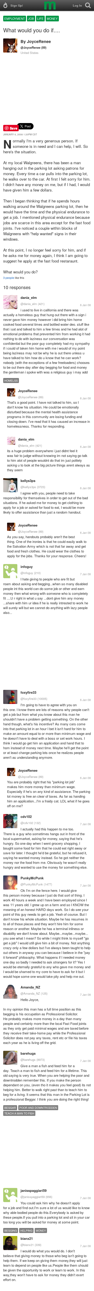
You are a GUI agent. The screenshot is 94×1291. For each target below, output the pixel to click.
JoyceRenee (39, 41)
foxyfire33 (28, 692)
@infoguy (27, 573)
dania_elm (29, 297)
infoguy (27, 566)
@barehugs (28, 1059)
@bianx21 (27, 1245)
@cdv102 (27, 823)
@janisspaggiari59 (33, 1197)
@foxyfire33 (29, 698)
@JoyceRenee (30, 47)
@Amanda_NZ (30, 993)
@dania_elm (29, 304)
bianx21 (27, 1238)
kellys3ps (28, 480)
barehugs (28, 1053)
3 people (8, 278)
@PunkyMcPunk (32, 884)
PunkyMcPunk (32, 877)
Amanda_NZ (30, 987)
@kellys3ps (28, 487)
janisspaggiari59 (34, 1190)
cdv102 (26, 816)
